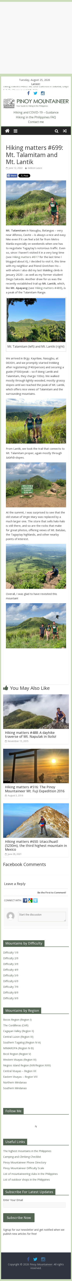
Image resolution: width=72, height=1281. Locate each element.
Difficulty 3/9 (10, 964)
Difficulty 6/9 (10, 981)
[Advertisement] (36, 38)
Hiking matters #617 (25, 257)
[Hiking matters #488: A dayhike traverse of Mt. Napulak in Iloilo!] (36, 697)
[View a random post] (65, 131)
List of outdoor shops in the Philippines (26, 1179)
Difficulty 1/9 (10, 952)
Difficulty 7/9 (10, 987)
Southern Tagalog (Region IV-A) (22, 1042)
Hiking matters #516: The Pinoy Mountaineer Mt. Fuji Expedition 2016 (34, 789)
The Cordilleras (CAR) (15, 1025)
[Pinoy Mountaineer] (36, 101)
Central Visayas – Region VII (19, 1071)
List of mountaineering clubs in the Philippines (30, 1174)
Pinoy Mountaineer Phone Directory (24, 1162)
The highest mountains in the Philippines (27, 1151)
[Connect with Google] (30, 900)
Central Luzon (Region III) (18, 1036)
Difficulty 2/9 (10, 958)
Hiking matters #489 (48, 288)
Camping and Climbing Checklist (22, 1156)
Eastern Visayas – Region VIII (20, 1076)
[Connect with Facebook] (25, 900)
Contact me (36, 122)
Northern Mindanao (15, 1082)
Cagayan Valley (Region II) (18, 1031)
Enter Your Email (13, 1200)
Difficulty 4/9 (10, 969)
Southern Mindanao (15, 1088)
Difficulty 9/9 (10, 998)
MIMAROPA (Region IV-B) (18, 1048)
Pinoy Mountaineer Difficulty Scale (23, 1168)
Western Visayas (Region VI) (19, 1059)
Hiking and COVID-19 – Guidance (36, 112)
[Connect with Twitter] (35, 900)
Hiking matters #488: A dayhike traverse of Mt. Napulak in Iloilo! (30, 734)
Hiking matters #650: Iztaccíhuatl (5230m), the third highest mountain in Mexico (36, 845)
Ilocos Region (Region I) (17, 1019)
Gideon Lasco (35, 168)
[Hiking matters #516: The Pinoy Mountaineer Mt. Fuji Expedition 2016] (36, 751)
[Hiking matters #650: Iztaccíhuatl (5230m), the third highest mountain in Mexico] (36, 806)
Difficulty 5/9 (10, 975)
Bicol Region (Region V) (17, 1054)
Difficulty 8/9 (10, 992)
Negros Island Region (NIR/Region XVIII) (27, 1065)
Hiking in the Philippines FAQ (36, 117)
